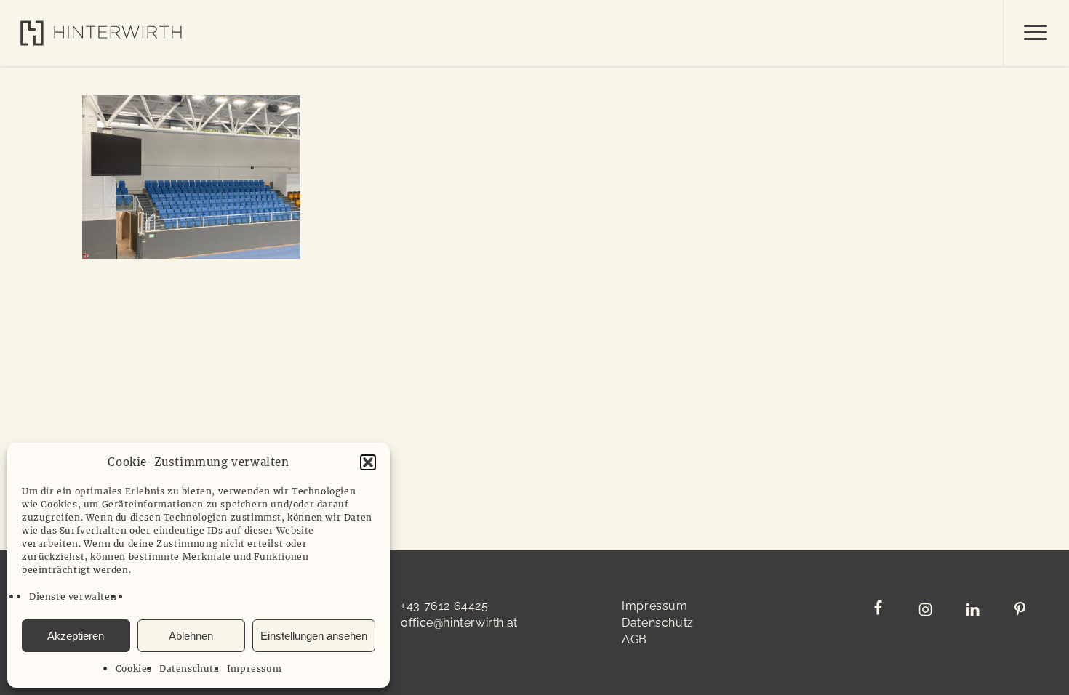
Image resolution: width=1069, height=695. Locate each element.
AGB (634, 639)
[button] (368, 462)
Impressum (254, 668)
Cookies (134, 668)
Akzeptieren (75, 636)
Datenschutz (189, 668)
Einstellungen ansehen (313, 636)
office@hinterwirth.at (459, 623)
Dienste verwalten (72, 596)
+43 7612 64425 (444, 606)
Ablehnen (191, 636)
